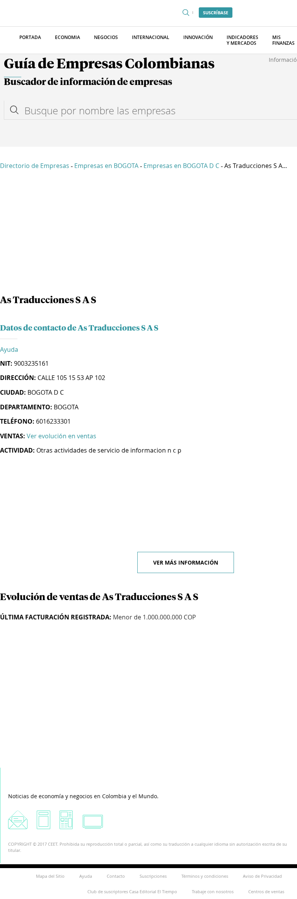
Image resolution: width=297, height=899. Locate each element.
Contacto (116, 876)
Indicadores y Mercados (242, 40)
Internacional (150, 37)
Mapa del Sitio (50, 876)
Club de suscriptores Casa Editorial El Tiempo (132, 891)
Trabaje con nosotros (213, 891)
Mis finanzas (283, 40)
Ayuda (9, 349)
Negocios (106, 37)
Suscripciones (153, 876)
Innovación (198, 37)
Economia (67, 37)
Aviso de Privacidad (262, 876)
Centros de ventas (266, 891)
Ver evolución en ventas (61, 436)
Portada (30, 37)
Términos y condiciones (204, 876)
